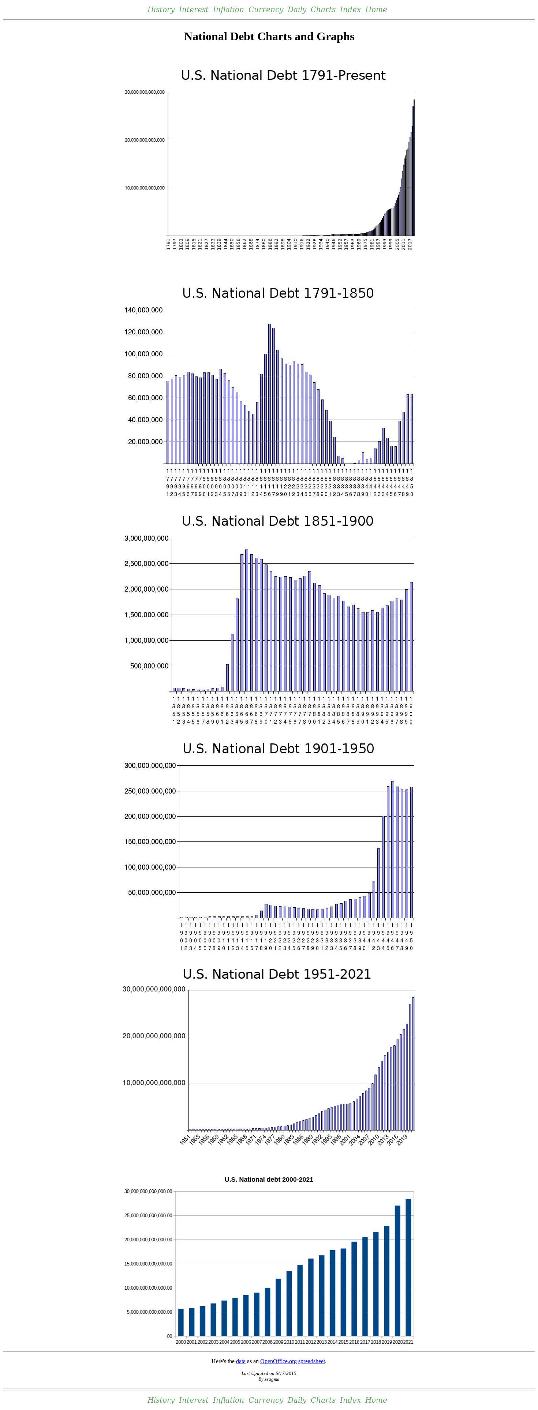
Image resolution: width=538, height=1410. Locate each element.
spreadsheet (311, 1361)
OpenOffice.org (278, 1361)
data (241, 1361)
